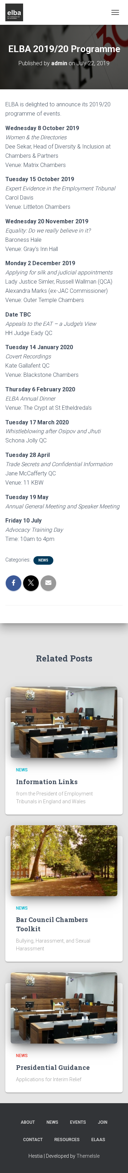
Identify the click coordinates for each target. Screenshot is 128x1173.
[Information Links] (64, 722)
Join (102, 1122)
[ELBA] (16, 12)
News (43, 560)
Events (78, 1122)
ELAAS (98, 1139)
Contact (33, 1139)
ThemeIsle (88, 1156)
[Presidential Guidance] (64, 1007)
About (28, 1122)
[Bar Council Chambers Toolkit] (64, 860)
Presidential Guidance (53, 1067)
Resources (67, 1139)
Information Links (47, 781)
